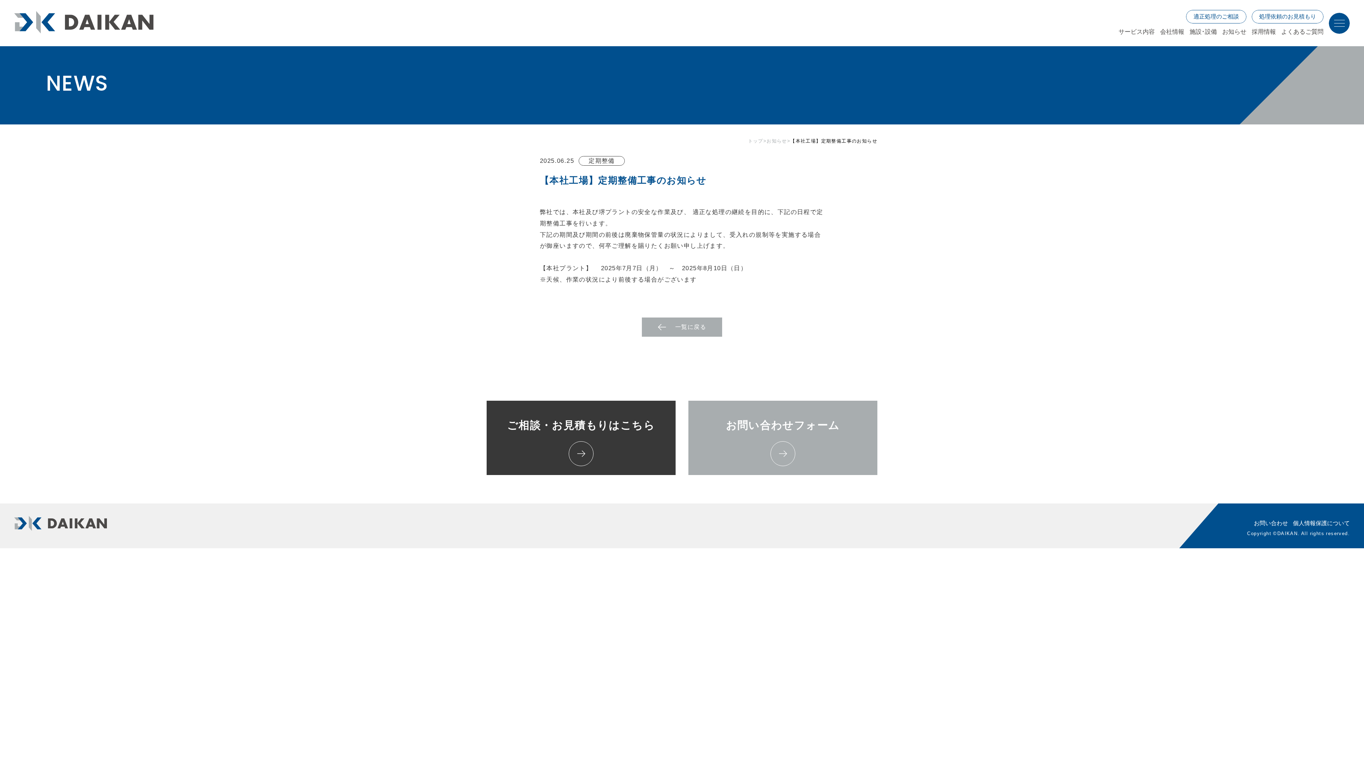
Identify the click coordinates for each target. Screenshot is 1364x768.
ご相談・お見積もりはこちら (581, 425)
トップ (755, 141)
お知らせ (777, 141)
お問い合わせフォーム (783, 425)
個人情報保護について (1321, 523)
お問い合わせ (1271, 523)
